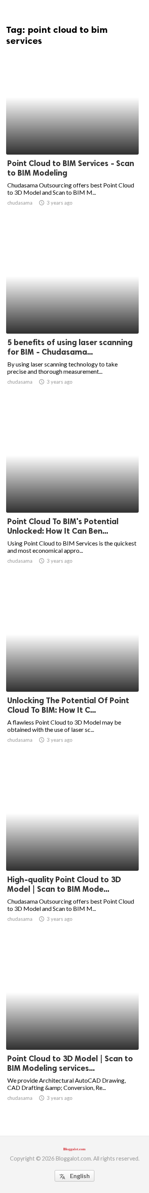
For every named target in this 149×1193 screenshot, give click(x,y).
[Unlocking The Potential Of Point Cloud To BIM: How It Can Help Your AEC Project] (72, 672)
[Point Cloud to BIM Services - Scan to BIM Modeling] (72, 135)
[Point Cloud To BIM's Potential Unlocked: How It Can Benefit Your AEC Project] (72, 493)
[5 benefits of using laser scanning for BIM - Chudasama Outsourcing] (72, 314)
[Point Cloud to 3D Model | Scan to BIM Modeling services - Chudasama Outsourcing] (72, 1030)
